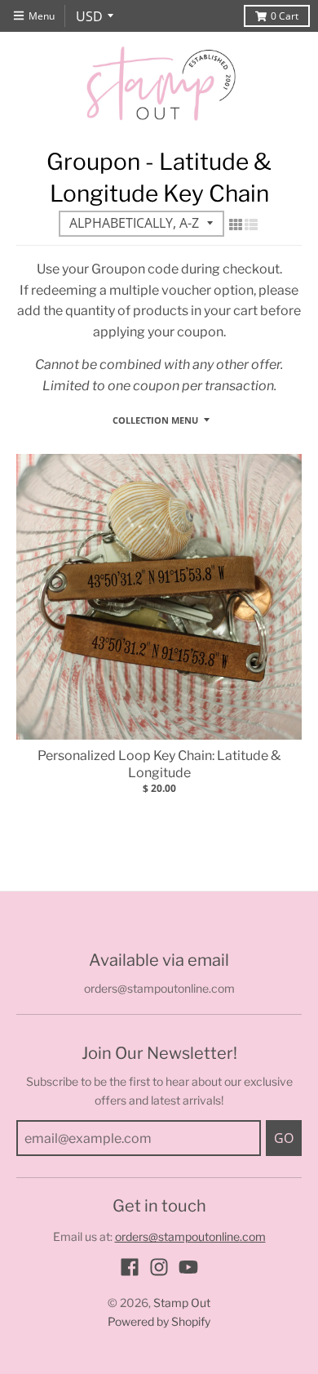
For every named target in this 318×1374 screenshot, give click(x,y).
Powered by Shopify (159, 1321)
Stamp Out (181, 1303)
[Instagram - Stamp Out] (159, 1267)
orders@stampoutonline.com (190, 1236)
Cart (284, 16)
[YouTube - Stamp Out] (188, 1267)
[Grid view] (235, 224)
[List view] (251, 224)
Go (284, 1138)
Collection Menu (155, 420)
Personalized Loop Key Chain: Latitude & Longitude (159, 764)
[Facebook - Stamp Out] (129, 1267)
